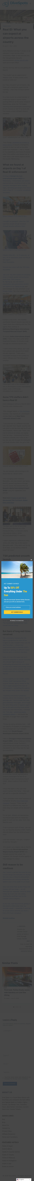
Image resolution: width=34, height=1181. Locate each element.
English (21, 1179)
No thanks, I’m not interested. (17, 620)
